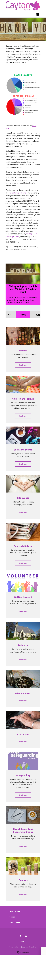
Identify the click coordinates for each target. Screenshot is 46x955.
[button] (23, 365)
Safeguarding (14, 922)
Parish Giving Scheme (17, 193)
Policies (11, 917)
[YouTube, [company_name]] (26, 936)
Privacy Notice (14, 911)
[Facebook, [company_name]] (20, 936)
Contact (22, 941)
